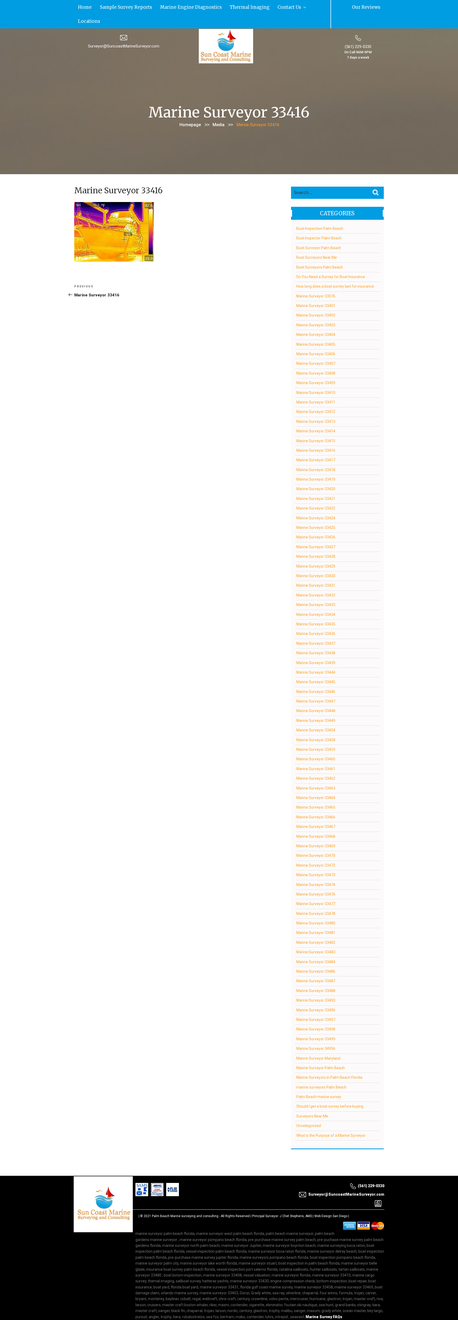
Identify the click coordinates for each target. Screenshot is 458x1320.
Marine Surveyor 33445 (315, 667)
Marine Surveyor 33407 (315, 348)
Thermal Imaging (201, 6)
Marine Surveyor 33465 (315, 792)
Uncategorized (308, 1110)
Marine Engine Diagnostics (158, 6)
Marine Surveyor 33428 (315, 541)
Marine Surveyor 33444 (315, 657)
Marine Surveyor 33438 (315, 638)
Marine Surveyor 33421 (315, 483)
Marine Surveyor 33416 (315, 435)
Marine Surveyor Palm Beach (320, 1053)
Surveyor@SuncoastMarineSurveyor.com (123, 31)
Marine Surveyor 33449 (315, 705)
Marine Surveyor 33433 (315, 589)
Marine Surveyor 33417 (315, 445)
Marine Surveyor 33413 (315, 406)
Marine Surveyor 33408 (315, 358)
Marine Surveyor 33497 (315, 1004)
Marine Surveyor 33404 (315, 319)
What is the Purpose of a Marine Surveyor (330, 1120)
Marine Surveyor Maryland (318, 1043)
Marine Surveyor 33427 (315, 532)
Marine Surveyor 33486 (315, 956)
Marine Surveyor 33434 (315, 599)
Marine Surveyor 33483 (315, 937)
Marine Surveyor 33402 (315, 300)
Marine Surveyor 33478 (315, 898)
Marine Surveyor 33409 (315, 368)
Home (81, 6)
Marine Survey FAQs (324, 1302)
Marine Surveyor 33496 (315, 995)
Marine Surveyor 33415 (315, 425)
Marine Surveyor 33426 (315, 522)
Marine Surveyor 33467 (315, 811)
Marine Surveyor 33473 (315, 860)
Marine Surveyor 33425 (315, 512)
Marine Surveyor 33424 (315, 503)
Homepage (190, 109)
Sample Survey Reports (110, 6)
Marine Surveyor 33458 (315, 725)
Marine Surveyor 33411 (315, 387)
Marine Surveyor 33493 (315, 985)
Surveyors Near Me (312, 1101)
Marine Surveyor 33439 (315, 647)
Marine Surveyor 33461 (315, 754)
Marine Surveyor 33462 (315, 763)
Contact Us (229, 6)
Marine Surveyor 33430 (315, 561)
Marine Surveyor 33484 (315, 947)
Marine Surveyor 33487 (315, 966)
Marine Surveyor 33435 (315, 609)
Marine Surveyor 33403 (315, 310)
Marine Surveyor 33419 (315, 464)
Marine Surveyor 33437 (315, 628)
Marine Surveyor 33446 (315, 676)
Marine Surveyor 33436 (315, 618)
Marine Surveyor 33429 (315, 551)
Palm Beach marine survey (318, 1082)
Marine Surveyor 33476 (315, 879)
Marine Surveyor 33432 (315, 580)
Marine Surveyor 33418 (315, 455)
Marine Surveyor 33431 (315, 570)
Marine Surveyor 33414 (315, 416)
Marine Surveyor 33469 (315, 831)
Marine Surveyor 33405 (315, 329)
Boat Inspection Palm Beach (319, 213)
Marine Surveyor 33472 (315, 850)
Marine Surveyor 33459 (315, 734)
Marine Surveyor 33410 (315, 377)
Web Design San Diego (330, 1201)
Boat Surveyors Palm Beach (319, 252)
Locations (254, 6)
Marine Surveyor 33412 (315, 396)
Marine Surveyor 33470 (315, 840)
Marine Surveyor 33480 (315, 908)
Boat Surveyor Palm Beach (318, 233)
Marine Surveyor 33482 (315, 927)
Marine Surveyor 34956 (315, 1033)
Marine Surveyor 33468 (315, 821)
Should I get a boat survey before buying (329, 1091)
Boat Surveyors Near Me (316, 242)
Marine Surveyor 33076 (315, 281)
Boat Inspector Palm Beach (319, 223)
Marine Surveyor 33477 (315, 889)
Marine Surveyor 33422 (315, 493)
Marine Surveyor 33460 (315, 744)
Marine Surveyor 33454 (315, 715)
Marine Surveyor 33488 (315, 975)
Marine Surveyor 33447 (315, 686)
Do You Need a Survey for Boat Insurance (330, 262)
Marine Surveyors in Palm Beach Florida (329, 1062)
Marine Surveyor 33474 (315, 869)
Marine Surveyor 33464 (315, 782)
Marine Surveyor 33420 (315, 474)
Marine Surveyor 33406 (315, 339)
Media (218, 109)
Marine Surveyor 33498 (315, 1014)
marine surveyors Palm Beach (321, 1072)
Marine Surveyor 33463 (315, 773)
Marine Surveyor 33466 (315, 802)
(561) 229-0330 (358, 31)
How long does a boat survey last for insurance (335, 271)
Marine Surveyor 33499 (315, 1024)
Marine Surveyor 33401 (315, 290)
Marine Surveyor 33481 (315, 917)
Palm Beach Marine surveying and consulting (185, 1201)
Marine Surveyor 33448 (315, 696)
